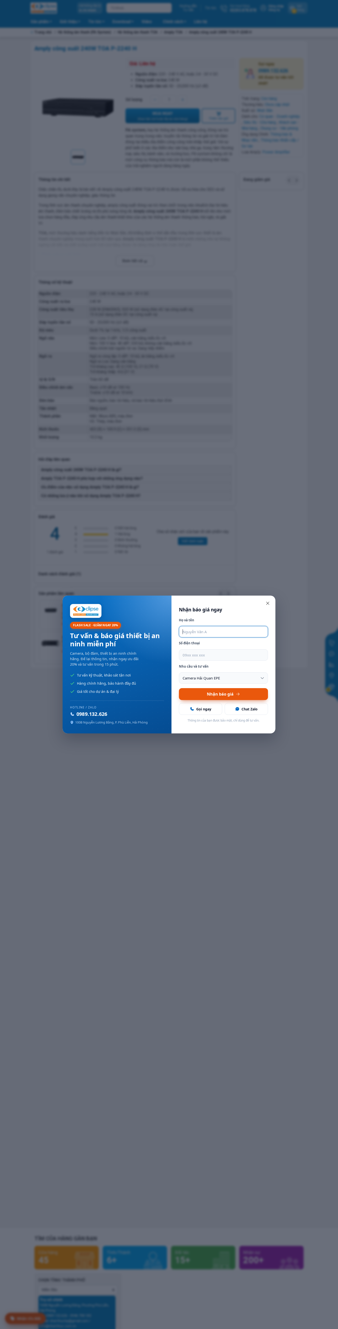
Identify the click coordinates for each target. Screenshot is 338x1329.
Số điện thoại (189, 643)
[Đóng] (267, 603)
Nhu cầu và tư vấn (194, 666)
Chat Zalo (249, 709)
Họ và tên (186, 620)
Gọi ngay (203, 709)
